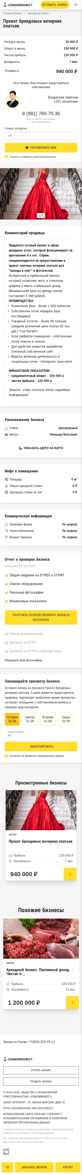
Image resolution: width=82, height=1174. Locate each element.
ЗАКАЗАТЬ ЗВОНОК (34, 1167)
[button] (75, 194)
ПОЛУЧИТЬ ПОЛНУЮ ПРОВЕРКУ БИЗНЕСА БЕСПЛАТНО (41, 617)
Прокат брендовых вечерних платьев (40, 841)
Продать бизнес (41, 1081)
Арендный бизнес (38, 13)
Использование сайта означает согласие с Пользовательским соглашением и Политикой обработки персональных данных (35, 1118)
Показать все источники (23, 660)
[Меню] (75, 5)
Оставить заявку (55, 4)
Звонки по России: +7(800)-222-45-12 (29, 1042)
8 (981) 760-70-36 (41, 113)
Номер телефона (16, 128)
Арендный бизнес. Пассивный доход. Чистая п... (38, 972)
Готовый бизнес (12, 13)
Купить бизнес (41, 1070)
